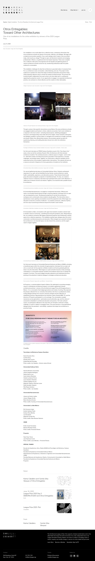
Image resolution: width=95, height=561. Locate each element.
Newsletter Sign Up (72, 542)
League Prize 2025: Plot (32, 507)
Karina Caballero (29, 523)
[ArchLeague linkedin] (77, 556)
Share (86, 22)
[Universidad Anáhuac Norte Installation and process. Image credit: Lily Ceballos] (47, 166)
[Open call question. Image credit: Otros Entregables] (47, 46)
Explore (5, 22)
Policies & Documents (53, 555)
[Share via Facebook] (83, 22)
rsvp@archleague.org (53, 557)
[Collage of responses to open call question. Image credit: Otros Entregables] (47, 83)
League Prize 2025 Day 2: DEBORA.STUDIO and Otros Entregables (38, 494)
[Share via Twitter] (81, 22)
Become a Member (60, 542)
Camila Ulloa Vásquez (44, 524)
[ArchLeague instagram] (71, 556)
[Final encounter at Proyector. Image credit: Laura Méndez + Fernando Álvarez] (47, 279)
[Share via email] (78, 22)
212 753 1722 (29, 555)
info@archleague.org (30, 557)
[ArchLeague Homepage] (13, 10)
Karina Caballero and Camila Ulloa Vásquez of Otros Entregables (35, 480)
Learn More (51, 542)
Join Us (83, 10)
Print (90, 22)
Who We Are (64, 10)
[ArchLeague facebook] (74, 556)
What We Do (74, 10)
